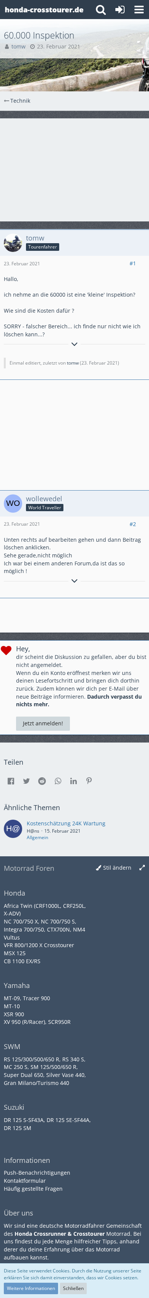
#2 (133, 524)
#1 (133, 263)
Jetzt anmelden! (43, 723)
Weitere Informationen (31, 1288)
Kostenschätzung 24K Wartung (66, 823)
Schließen (73, 1288)
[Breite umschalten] (142, 868)
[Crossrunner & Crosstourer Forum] (44, 9)
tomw (73, 363)
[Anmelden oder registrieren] (120, 9)
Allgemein (37, 837)
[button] (139, 9)
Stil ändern (117, 867)
